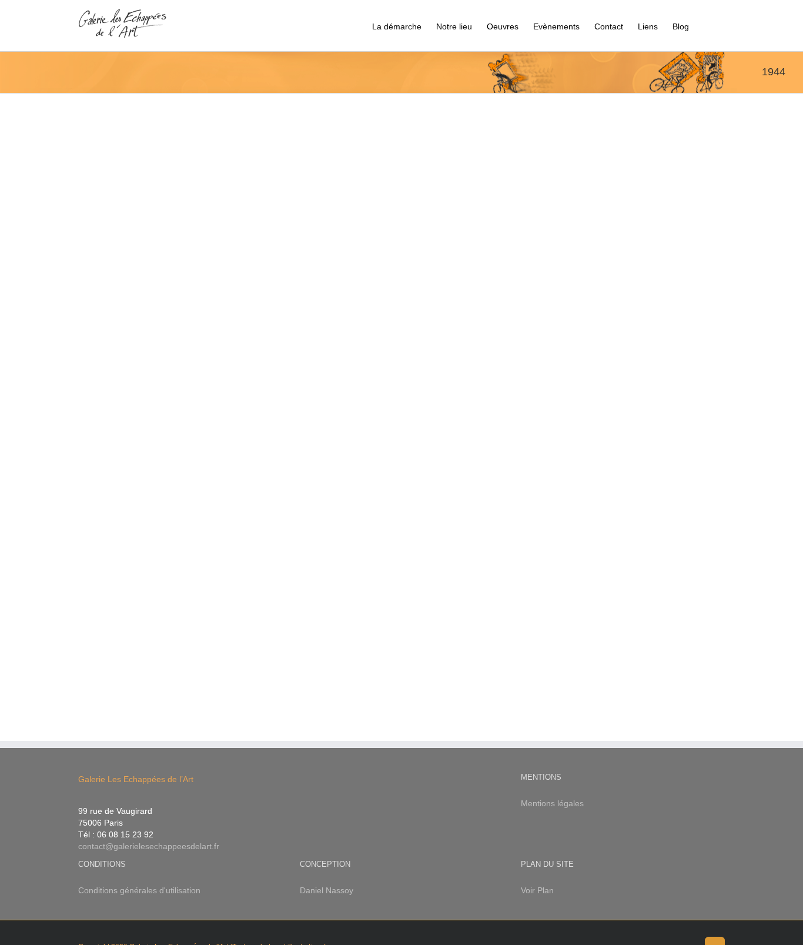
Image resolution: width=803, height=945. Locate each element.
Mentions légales (552, 803)
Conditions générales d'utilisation (139, 890)
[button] (707, 25)
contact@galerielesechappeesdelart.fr (148, 846)
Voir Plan (537, 890)
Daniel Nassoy (326, 890)
